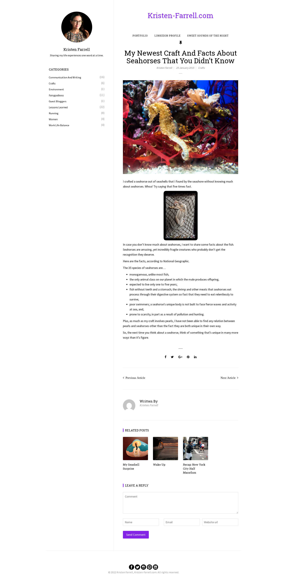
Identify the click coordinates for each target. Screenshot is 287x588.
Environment (56, 89)
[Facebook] (131, 567)
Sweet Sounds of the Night (208, 35)
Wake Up (159, 464)
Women (53, 119)
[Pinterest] (149, 567)
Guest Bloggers (57, 101)
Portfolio (140, 35)
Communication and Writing (65, 77)
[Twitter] (137, 567)
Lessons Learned (58, 107)
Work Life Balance (59, 125)
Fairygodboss (56, 95)
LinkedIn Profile (167, 35)
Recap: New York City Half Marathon (194, 468)
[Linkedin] (155, 567)
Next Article (228, 377)
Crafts (201, 67)
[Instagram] (143, 567)
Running (53, 113)
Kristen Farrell (164, 67)
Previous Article (135, 377)
